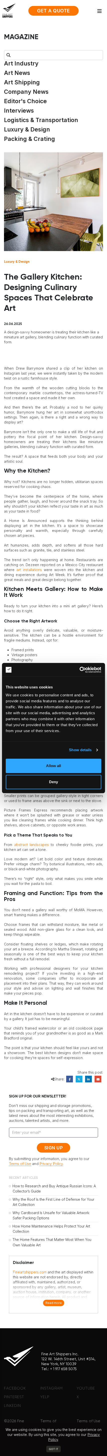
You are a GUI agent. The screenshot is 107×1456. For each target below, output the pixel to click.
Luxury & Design (27, 129)
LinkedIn (88, 1079)
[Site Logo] (9, 10)
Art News (17, 72)
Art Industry (21, 63)
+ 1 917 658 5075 (63, 1369)
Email (98, 1079)
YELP (44, 1397)
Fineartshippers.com (30, 1272)
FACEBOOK (15, 1388)
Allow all (53, 766)
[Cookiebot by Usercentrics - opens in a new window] (79, 670)
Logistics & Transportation (41, 120)
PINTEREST (14, 1397)
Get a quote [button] (53, 11)
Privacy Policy (51, 1164)
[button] (101, 11)
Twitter (79, 1079)
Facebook (69, 1079)
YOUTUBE (86, 1388)
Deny (53, 782)
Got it (53, 1449)
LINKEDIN (12, 1406)
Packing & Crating (29, 138)
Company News (26, 91)
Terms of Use (20, 1164)
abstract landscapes (31, 844)
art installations (29, 570)
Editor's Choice (25, 101)
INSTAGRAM (51, 1388)
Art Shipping (22, 82)
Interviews (19, 110)
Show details (80, 750)
